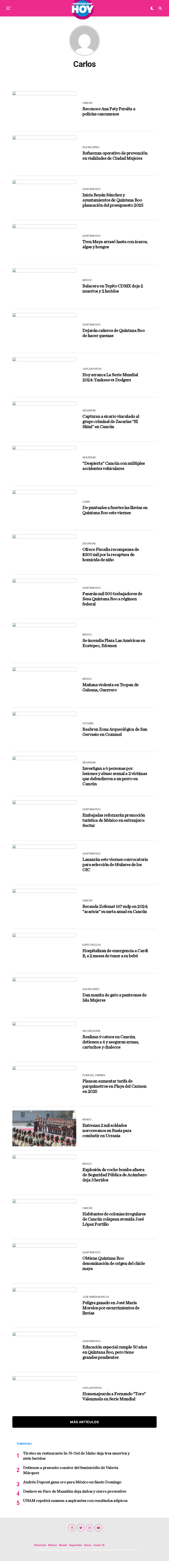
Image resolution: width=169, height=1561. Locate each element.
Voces (87, 1545)
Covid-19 (98, 1545)
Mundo (63, 1545)
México (52, 1545)
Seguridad (75, 1545)
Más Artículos (84, 1422)
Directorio (40, 1545)
